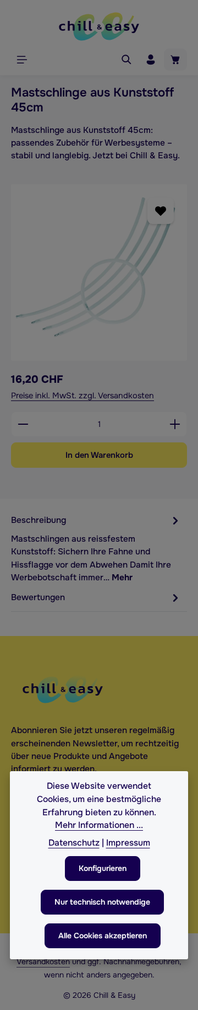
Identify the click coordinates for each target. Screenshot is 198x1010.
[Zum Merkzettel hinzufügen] (160, 210)
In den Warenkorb (99, 455)
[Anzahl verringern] (23, 424)
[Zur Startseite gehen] (99, 26)
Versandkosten (43, 961)
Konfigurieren (103, 868)
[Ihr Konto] (151, 60)
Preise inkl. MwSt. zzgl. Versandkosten (82, 395)
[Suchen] (127, 60)
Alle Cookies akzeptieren (102, 935)
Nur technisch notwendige (102, 902)
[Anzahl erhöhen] (175, 424)
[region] (99, 272)
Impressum (128, 842)
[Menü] (22, 60)
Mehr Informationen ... (99, 825)
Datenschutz (74, 842)
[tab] (96, 548)
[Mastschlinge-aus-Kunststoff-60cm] (99, 272)
